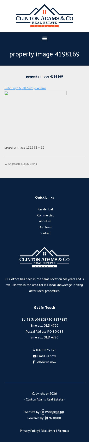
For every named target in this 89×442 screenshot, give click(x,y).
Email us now (46, 356)
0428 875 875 (46, 350)
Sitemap (63, 431)
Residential (45, 209)
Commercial (45, 215)
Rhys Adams (38, 88)
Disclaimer (48, 431)
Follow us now (45, 362)
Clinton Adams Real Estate (44, 399)
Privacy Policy (29, 431)
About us (45, 221)
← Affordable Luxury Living (21, 164)
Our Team (45, 227)
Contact (45, 233)
